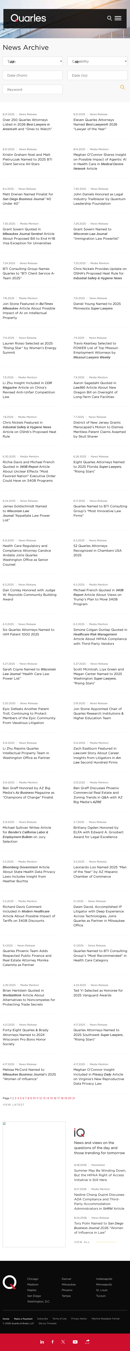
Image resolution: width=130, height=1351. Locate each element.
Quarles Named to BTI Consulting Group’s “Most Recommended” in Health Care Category (100, 955)
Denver (66, 1279)
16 (55, 1098)
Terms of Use (60, 1318)
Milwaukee (69, 1284)
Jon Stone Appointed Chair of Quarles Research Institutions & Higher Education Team (98, 713)
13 (44, 1098)
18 (62, 1098)
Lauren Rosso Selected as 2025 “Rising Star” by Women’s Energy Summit (29, 348)
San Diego (34, 1295)
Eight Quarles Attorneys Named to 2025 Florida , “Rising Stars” (99, 466)
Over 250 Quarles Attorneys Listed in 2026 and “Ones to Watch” (27, 124)
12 (40, 1098)
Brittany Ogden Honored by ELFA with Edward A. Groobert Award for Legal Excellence (98, 832)
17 (58, 1098)
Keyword (14, 89)
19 (65, 1098)
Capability (80, 61)
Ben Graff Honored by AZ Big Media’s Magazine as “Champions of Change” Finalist (28, 792)
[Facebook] (52, 1342)
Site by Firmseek (48, 1323)
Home (6, 1318)
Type (11, 61)
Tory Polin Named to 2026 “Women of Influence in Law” (98, 1228)
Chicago (32, 1279)
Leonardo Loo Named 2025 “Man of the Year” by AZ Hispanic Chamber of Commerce (100, 871)
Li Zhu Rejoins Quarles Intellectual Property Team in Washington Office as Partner (26, 753)
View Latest (14, 1104)
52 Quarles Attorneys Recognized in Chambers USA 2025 (97, 550)
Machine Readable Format (106, 1318)
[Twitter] (63, 1342)
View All (82, 1242)
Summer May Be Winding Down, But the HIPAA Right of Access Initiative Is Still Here (100, 1175)
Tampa (66, 1295)
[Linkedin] (42, 1342)
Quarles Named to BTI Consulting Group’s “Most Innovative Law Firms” (100, 511)
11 (37, 1098)
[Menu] (118, 18)
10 (34, 1098)
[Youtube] (75, 1342)
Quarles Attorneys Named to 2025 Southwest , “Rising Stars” (98, 1034)
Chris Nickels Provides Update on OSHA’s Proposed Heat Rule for (100, 273)
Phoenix (67, 1290)
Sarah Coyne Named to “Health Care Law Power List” (29, 674)
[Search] (109, 18)
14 (47, 1098)
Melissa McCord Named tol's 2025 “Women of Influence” (29, 1074)
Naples (31, 1290)
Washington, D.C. (38, 1301)
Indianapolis (104, 1279)
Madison (32, 1284)
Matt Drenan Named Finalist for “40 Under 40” (28, 199)
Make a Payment (23, 1318)
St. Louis (101, 1290)
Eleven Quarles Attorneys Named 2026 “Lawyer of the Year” (95, 124)
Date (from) (17, 75)
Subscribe (42, 1318)
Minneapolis (104, 1284)
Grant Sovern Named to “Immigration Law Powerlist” (96, 234)
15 (51, 1098)
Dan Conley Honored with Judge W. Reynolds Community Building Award (30, 594)
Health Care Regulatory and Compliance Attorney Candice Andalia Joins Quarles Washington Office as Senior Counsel (27, 555)
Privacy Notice (79, 1318)
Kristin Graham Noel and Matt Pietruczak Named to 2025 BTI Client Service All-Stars (27, 159)
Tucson (101, 1295)
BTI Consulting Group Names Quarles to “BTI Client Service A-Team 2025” (29, 273)
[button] (87, 1342)
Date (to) (80, 75)
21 (73, 1098)
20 (69, 1098)
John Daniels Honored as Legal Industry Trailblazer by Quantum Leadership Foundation (99, 199)
